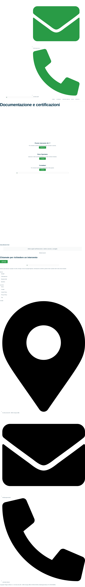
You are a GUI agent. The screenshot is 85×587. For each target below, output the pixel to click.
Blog (72, 99)
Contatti (77, 99)
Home (53, 99)
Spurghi (2, 273)
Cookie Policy (4, 292)
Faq (2, 297)
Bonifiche (3, 281)
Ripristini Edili (4, 279)
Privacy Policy (4, 294)
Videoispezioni (4, 276)
